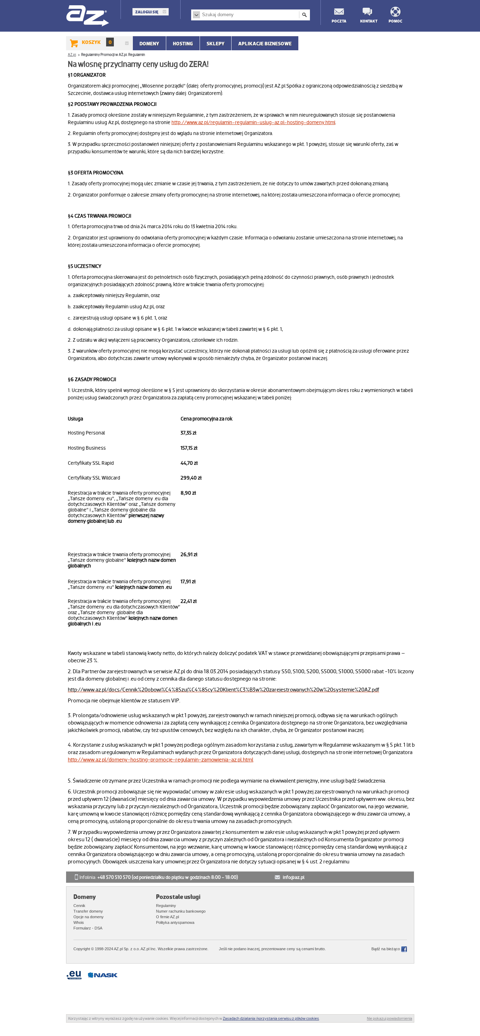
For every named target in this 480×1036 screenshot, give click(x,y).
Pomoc (395, 21)
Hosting (183, 43)
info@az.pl (293, 877)
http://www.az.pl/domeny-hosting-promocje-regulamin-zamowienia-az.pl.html (160, 759)
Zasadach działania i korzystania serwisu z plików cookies (271, 1018)
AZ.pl (88, 16)
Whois (78, 922)
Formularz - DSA (87, 928)
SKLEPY (216, 43)
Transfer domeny (88, 911)
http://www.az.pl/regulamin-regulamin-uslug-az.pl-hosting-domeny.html (253, 122)
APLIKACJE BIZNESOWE (265, 43)
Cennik (79, 905)
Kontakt (367, 21)
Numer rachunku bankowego (181, 911)
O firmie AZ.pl (167, 917)
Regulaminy (166, 905)
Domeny (149, 43)
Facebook (404, 949)
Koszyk (97, 42)
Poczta (339, 21)
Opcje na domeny (88, 917)
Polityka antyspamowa (175, 922)
